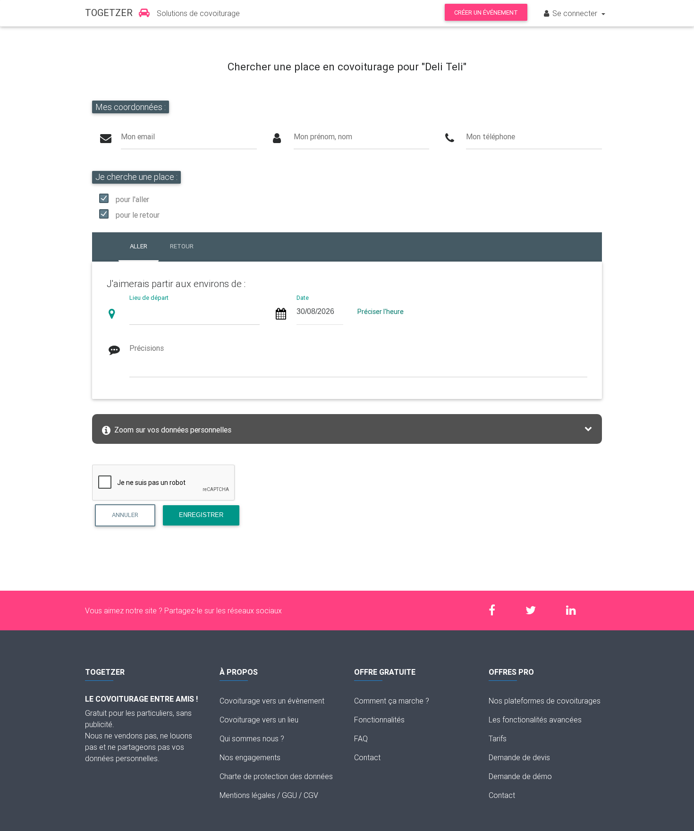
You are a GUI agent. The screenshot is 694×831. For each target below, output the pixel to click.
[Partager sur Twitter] (535, 610)
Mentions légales (247, 795)
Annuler (125, 515)
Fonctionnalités (379, 719)
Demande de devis (519, 757)
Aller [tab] (138, 246)
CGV (311, 795)
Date (302, 298)
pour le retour (138, 215)
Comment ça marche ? (391, 700)
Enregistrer (201, 514)
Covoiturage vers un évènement (272, 700)
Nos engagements (250, 757)
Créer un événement (486, 12)
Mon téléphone (490, 136)
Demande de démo (520, 776)
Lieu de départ (149, 298)
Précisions (146, 348)
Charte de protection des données (276, 776)
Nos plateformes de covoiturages (545, 700)
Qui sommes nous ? (252, 738)
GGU (289, 795)
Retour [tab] (182, 246)
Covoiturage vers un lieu (259, 719)
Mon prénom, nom (323, 136)
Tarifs (498, 738)
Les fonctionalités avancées (535, 719)
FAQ (361, 738)
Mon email (138, 136)
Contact (367, 757)
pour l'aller (132, 199)
